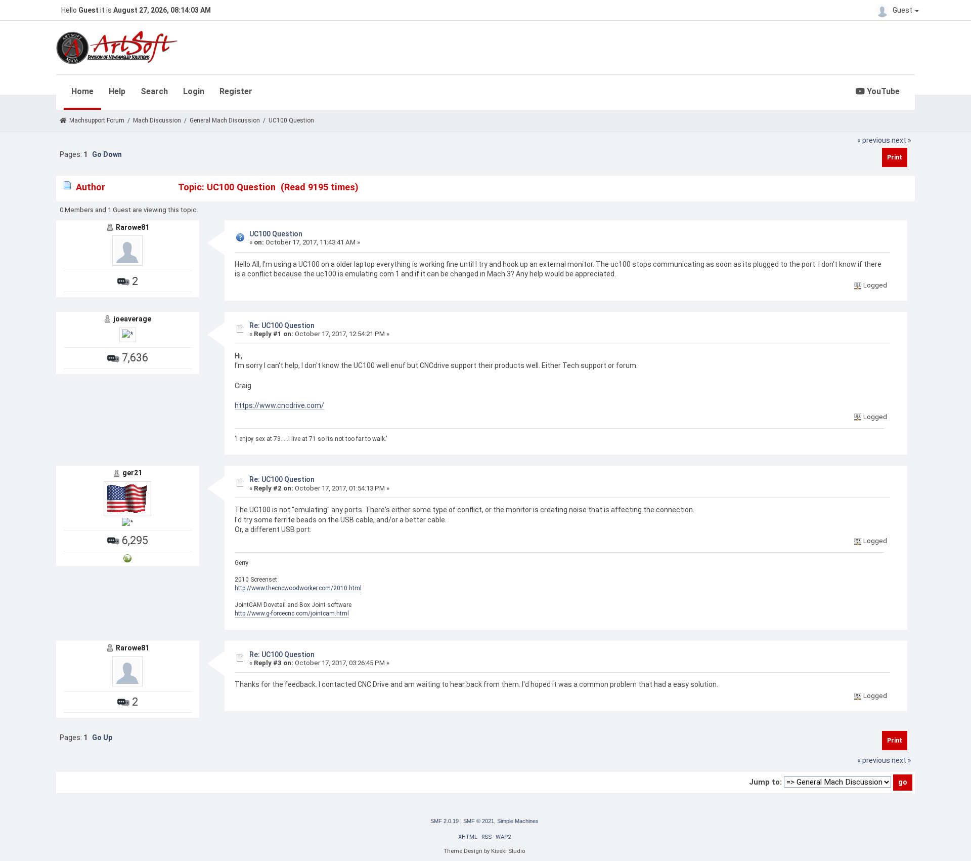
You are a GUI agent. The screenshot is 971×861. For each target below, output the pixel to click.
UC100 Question (275, 234)
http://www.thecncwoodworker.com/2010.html (298, 588)
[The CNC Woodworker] (127, 558)
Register (235, 91)
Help (117, 91)
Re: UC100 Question (282, 325)
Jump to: (765, 782)
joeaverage (132, 319)
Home (82, 91)
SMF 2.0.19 (444, 821)
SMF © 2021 (478, 821)
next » (901, 140)
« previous (873, 140)
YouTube (882, 91)
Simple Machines (518, 821)
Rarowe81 (132, 227)
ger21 (132, 473)
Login (193, 91)
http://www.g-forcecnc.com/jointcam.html (292, 613)
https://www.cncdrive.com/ (279, 405)
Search (154, 91)
